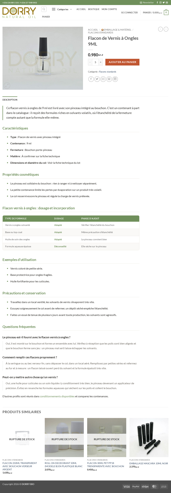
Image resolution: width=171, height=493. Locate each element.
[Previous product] (166, 29)
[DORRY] (19, 12)
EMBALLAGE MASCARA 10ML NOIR (148, 463)
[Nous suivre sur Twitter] (164, 3)
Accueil (81, 9)
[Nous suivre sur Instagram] (160, 3)
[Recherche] (44, 9)
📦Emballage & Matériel (116, 29)
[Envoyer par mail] (103, 79)
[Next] (168, 449)
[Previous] (2, 449)
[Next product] (160, 29)
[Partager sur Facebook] (91, 79)
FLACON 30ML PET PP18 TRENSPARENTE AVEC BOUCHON (105, 465)
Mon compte (109, 9)
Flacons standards (100, 32)
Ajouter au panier (122, 61)
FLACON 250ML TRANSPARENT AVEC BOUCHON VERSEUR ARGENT (20, 466)
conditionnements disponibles (57, 396)
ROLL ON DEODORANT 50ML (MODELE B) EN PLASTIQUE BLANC (64, 465)
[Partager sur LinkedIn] (115, 79)
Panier (46, 16)
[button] (147, 2)
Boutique (93, 9)
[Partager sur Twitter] (97, 79)
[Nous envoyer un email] (167, 3)
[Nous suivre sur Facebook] (157, 3)
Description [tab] (10, 99)
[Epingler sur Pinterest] (109, 79)
